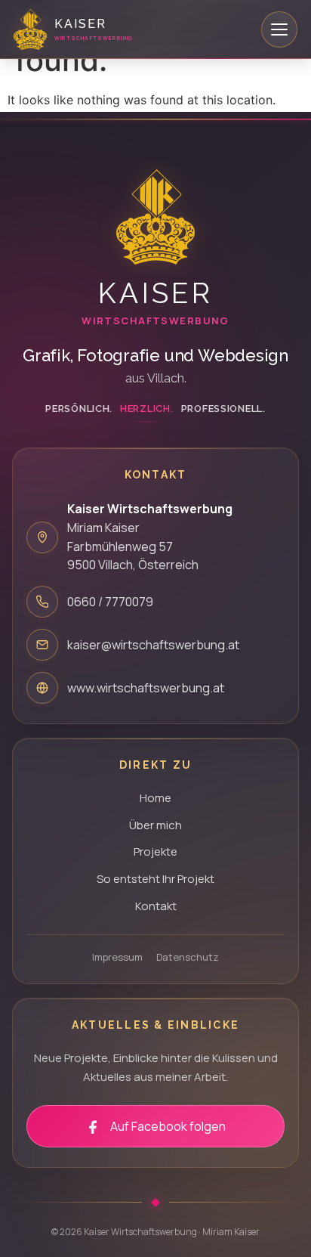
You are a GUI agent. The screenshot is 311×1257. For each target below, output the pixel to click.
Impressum (117, 957)
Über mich (155, 825)
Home (155, 798)
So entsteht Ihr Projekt (155, 879)
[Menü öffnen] (279, 29)
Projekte (155, 851)
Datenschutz (187, 957)
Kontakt (156, 906)
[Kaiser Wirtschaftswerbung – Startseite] (155, 216)
